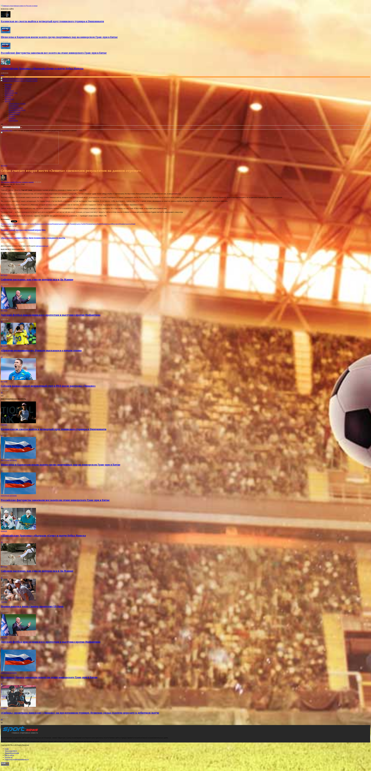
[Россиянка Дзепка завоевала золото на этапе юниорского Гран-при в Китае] (18, 671)
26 (2, 286)
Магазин (8, 84)
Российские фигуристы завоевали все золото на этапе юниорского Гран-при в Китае (54, 52)
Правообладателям (12, 753)
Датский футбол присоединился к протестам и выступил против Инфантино (50, 315)
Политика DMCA (11, 751)
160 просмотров (7, 182)
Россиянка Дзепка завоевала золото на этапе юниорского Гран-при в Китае (49, 677)
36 (2, 684)
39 (2, 393)
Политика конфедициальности (17, 759)
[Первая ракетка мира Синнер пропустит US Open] (18, 600)
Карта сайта (9, 755)
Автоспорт (9, 99)
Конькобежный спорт (17, 110)
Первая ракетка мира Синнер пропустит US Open (32, 606)
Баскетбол (9, 91)
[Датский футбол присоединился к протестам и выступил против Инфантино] (18, 308)
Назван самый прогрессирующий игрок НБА (23, 230)
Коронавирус (14, 106)
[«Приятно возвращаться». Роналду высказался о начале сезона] (18, 344)
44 (2, 719)
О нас (7, 749)
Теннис (8, 97)
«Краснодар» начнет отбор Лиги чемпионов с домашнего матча (33, 238)
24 (2, 542)
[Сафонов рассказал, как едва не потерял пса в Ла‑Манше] (18, 273)
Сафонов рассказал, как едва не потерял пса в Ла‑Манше (37, 279)
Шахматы (12, 118)
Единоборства (11, 93)
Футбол (8, 87)
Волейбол (9, 95)
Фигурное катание (16, 108)
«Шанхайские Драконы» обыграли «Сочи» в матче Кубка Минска (42, 68)
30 (2, 436)
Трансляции (13, 121)
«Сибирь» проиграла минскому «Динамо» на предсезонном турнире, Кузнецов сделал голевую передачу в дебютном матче (80, 712)
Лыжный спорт (15, 112)
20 (2, 322)
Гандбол (12, 116)
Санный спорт (14, 114)
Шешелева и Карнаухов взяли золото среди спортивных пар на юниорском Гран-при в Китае (59, 37)
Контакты (8, 757)
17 (2, 471)
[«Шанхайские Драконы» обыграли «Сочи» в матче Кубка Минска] (5, 64)
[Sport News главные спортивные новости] (20, 734)
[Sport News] (19, 6)
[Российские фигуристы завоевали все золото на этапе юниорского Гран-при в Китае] (5, 48)
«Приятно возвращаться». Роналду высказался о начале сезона (41, 350)
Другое (8, 101)
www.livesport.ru (17, 219)
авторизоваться (42, 246)
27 (2, 357)
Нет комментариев (26, 182)
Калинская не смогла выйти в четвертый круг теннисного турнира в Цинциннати (52, 21)
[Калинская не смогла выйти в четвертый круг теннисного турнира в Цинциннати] (5, 17)
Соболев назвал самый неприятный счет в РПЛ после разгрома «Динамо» (48, 385)
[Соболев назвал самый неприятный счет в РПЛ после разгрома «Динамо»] (18, 379)
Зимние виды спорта (17, 104)
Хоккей (8, 89)
